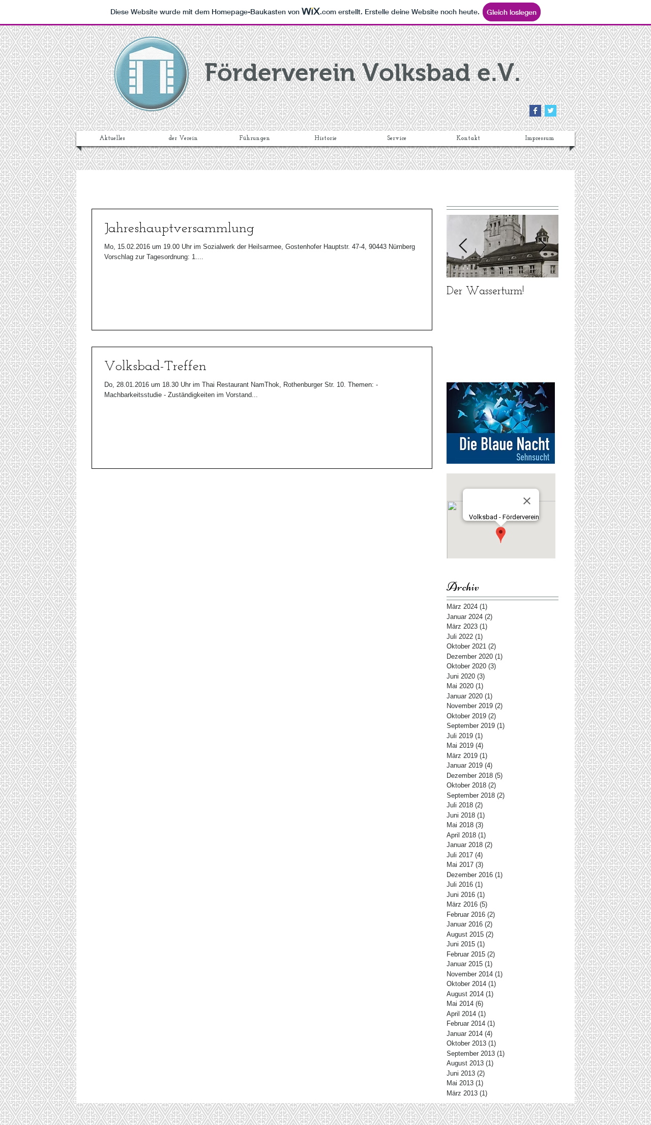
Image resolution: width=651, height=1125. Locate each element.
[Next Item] (542, 246)
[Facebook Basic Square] (535, 111)
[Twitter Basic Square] (550, 111)
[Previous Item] (462, 246)
